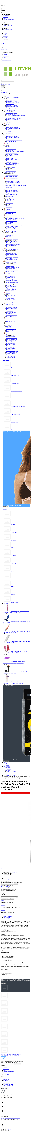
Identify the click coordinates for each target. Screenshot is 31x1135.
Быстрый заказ (10, 898)
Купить (16, 883)
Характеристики (7, 916)
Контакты (5, 1073)
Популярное (6, 360)
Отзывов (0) (6, 918)
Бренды (5, 509)
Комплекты (6, 1079)
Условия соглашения (8, 19)
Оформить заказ (4, 92)
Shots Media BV (15, 872)
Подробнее (6, 506)
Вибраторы (6, 1083)
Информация (6, 766)
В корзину (3, 898)
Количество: (4, 895)
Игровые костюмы (8, 1085)
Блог (4, 762)
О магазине (6, 15)
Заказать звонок (14, 84)
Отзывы (5, 507)
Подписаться (17, 1063)
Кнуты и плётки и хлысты (9, 775)
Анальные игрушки (8, 1081)
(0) (1, 868)
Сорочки (5, 1080)
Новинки (5, 603)
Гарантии (3, 910)
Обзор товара (6, 915)
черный (4, 894)
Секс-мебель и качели (8, 1084)
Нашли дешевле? (5, 879)
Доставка (5, 17)
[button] (3, 43)
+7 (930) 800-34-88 (7, 25)
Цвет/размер (4, 893)
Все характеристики (6, 886)
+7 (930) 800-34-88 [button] (5, 1118)
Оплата (5, 18)
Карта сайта (6, 1074)
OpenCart (9, 1129)
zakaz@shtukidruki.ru (8, 29)
